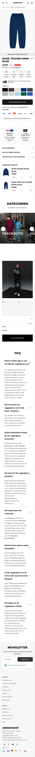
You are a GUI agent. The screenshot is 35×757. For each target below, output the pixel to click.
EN (7, 747)
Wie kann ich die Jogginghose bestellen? (16, 474)
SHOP (8, 7)
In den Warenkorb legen (17, 102)
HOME (3, 7)
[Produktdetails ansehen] (17, 272)
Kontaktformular (7, 680)
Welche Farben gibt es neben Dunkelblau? (16, 547)
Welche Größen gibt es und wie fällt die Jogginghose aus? (17, 362)
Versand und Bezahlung (9, 683)
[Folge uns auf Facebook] (8, 744)
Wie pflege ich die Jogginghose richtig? (13, 604)
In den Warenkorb (17, 338)
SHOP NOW (12, 239)
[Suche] (6, 3)
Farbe (4, 326)
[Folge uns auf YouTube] (13, 744)
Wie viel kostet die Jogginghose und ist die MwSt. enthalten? (14, 408)
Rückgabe (5, 687)
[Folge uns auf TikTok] (17, 744)
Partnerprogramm (7, 697)
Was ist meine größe (11, 152)
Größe (4, 330)
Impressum (5, 712)
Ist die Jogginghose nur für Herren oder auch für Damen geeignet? (16, 576)
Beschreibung (8, 148)
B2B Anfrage (6, 700)
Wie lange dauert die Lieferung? (13, 512)
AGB (3, 722)
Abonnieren (25, 659)
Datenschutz (6, 708)
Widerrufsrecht (6, 718)
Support (4, 693)
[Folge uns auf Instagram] (4, 744)
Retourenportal (6, 690)
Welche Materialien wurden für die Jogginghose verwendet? (15, 435)
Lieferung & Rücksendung (13, 157)
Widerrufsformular (7, 715)
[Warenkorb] (32, 3)
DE (3, 747)
